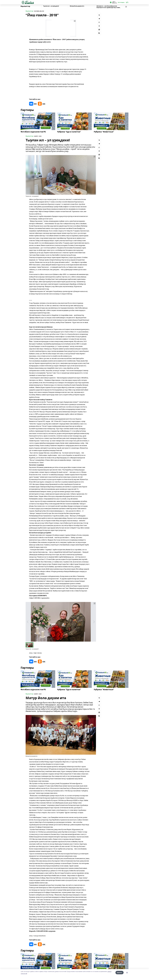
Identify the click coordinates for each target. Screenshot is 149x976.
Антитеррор (121, 2)
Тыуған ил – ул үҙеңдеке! (51, 6)
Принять (119, 972)
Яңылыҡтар (25, 6)
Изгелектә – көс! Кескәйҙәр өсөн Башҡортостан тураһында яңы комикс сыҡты (109, 6)
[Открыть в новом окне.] (33, 104)
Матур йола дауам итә (77, 6)
